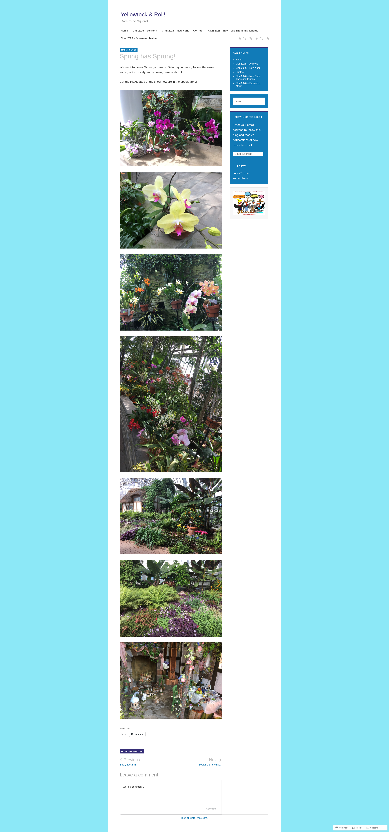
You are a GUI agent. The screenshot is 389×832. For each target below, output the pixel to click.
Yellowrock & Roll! (143, 14)
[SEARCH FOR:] (249, 101)
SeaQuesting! (130, 761)
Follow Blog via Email (247, 116)
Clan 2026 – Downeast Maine (139, 38)
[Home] (239, 36)
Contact (198, 30)
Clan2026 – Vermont (145, 30)
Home (124, 30)
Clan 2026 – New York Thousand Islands (233, 30)
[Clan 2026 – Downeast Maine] (267, 36)
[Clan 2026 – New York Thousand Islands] (261, 36)
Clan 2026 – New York (175, 30)
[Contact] (255, 36)
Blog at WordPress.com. (194, 818)
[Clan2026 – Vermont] (244, 36)
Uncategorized (133, 751)
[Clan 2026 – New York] (250, 36)
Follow (241, 166)
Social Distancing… (210, 761)
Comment (211, 808)
